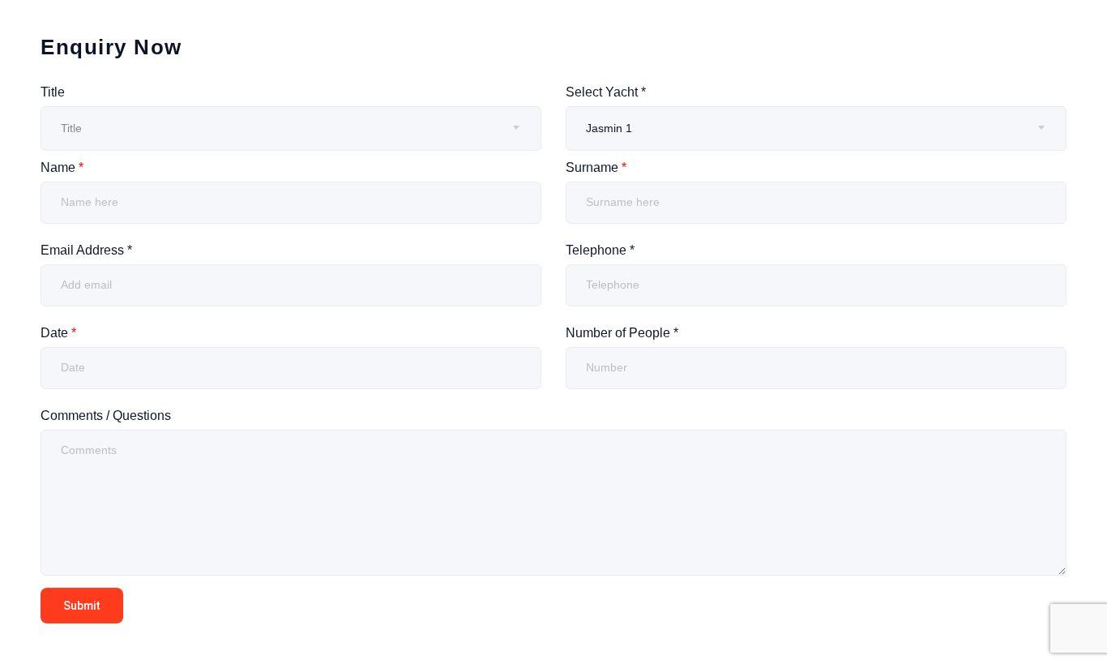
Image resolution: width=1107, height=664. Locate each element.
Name (62, 167)
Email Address (86, 250)
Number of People (622, 333)
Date (58, 333)
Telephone (600, 250)
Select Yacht (606, 92)
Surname (596, 167)
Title (53, 92)
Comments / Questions (106, 415)
